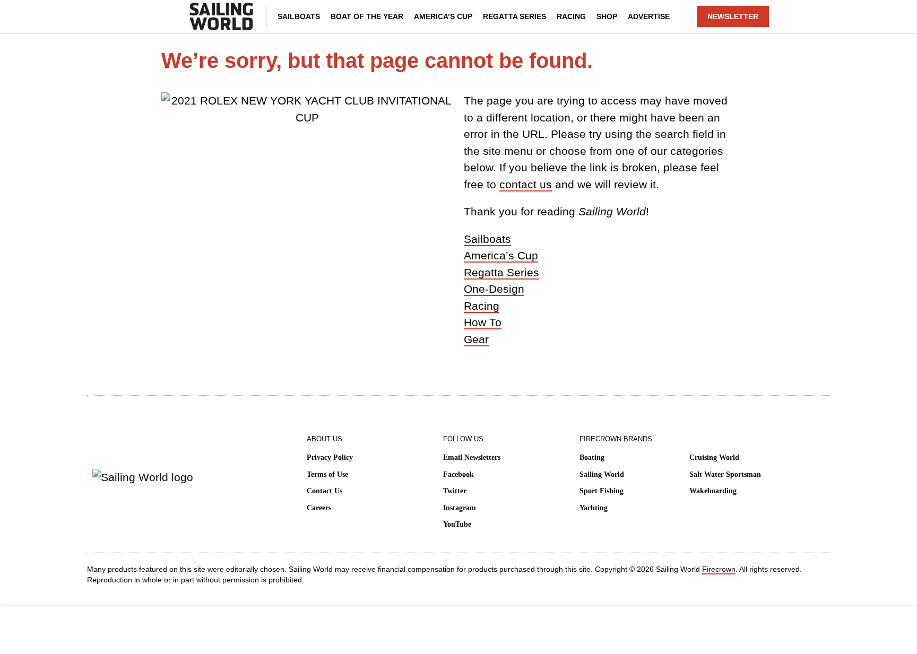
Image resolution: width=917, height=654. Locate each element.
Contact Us (324, 491)
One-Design (494, 289)
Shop (606, 16)
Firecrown (719, 569)
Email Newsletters (471, 457)
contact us (525, 184)
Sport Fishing (601, 491)
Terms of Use (327, 474)
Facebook (458, 474)
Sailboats (299, 16)
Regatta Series (514, 16)
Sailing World (601, 474)
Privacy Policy (330, 457)
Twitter (454, 491)
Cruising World (714, 457)
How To (482, 322)
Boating (591, 457)
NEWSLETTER (732, 16)
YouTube (457, 524)
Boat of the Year (367, 16)
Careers (319, 508)
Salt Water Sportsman (725, 474)
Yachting (593, 508)
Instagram (459, 508)
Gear (476, 339)
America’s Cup (443, 16)
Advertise (649, 16)
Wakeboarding (713, 491)
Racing (571, 16)
